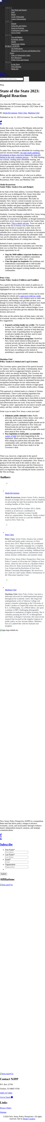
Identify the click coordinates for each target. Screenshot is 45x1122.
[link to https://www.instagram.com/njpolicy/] (1, 837)
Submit (3, 874)
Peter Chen (22, 113)
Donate (3, 73)
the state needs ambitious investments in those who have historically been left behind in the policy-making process (20, 155)
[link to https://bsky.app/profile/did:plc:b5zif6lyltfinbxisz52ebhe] (1, 121)
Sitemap (3, 1112)
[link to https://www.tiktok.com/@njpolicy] (1, 834)
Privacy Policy (6, 1108)
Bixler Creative (29, 1119)
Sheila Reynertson (10, 113)
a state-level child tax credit (29, 296)
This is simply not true (20, 223)
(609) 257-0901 (6, 1093)
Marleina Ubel (33, 113)
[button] (6, 1097)
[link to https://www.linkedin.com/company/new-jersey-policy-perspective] (1, 124)
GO (26, 79)
